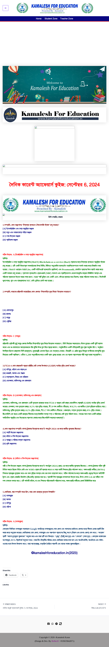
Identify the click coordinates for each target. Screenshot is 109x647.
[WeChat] (60, 624)
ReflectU (55, 641)
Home (38, 18)
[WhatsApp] (52, 624)
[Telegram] (56, 624)
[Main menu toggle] (5, 8)
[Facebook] (48, 624)
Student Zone (52, 18)
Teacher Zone (66, 18)
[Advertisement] (54, 41)
